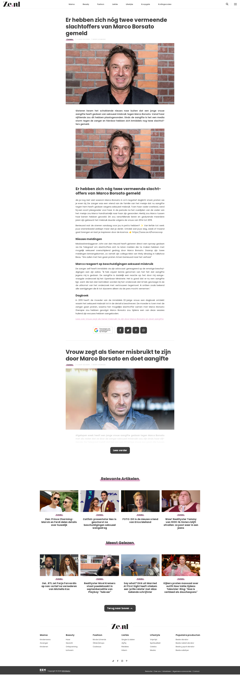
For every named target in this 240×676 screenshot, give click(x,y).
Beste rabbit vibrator (185, 643)
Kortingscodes (164, 4)
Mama (72, 4)
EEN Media (66, 671)
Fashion (100, 4)
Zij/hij (124, 643)
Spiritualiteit (155, 643)
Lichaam (69, 650)
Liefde (115, 4)
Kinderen (44, 646)
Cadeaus (97, 646)
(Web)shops (98, 643)
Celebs (70, 39)
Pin (135, 330)
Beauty (86, 4)
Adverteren (166, 671)
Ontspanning (72, 646)
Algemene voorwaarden (182, 671)
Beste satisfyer (182, 650)
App (143, 330)
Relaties (125, 646)
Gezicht (69, 643)
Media (153, 650)
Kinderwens (45, 639)
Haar (68, 639)
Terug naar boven (118, 608)
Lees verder (120, 450)
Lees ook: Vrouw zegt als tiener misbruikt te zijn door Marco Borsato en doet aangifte (120, 318)
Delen (120, 330)
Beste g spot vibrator (185, 646)
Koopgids (145, 4)
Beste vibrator (182, 639)
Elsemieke (102, 39)
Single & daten (128, 639)
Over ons (157, 671)
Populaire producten (188, 635)
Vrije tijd (153, 639)
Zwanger (44, 643)
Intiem (124, 650)
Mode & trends (99, 639)
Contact (196, 671)
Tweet (128, 330)
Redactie (148, 671)
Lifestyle (129, 4)
